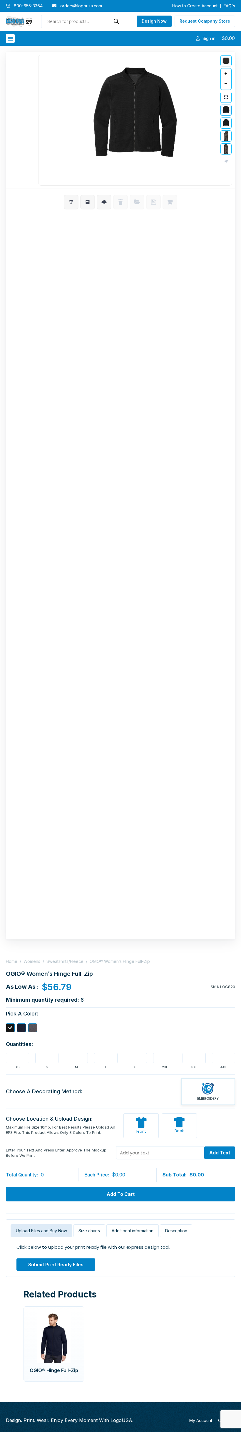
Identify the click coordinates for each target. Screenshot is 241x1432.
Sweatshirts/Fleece (64, 961)
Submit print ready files (55, 1265)
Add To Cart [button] (121, 1194)
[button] (10, 38)
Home (11, 961)
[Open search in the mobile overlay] (82, 21)
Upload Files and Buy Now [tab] (41, 1230)
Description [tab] (176, 1230)
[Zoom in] (226, 74)
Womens (32, 961)
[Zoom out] (226, 84)
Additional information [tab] (132, 1230)
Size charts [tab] (89, 1230)
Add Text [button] (219, 1153)
